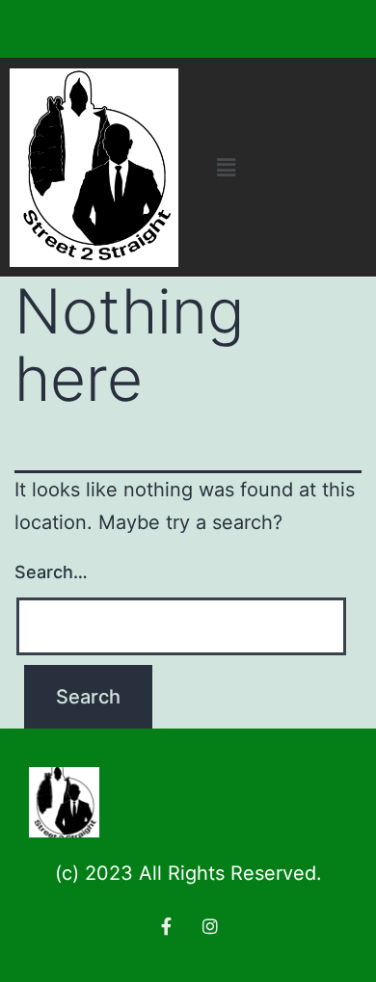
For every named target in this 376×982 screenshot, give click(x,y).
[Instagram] (210, 926)
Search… (51, 572)
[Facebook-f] (165, 926)
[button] (225, 167)
